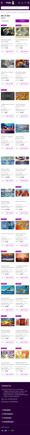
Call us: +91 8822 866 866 (10, 399)
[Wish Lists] (25, 2)
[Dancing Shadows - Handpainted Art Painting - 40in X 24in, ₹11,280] (7, 257)
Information (8, 414)
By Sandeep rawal (4, 140)
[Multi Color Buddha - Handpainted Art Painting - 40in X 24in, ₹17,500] (7, 322)
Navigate (7, 410)
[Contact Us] (22, 2)
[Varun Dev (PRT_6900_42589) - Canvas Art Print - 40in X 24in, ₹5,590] (7, 225)
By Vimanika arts (4, 237)
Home (2, 12)
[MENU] (2, 3)
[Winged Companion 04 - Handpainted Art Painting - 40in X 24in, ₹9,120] (22, 354)
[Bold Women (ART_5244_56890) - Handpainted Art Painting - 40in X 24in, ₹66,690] (7, 128)
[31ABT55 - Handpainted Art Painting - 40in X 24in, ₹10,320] (22, 225)
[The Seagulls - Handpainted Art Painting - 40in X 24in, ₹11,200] (22, 257)
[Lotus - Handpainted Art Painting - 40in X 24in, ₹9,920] (22, 31)
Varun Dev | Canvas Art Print (7, 233)
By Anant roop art (19, 75)
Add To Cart (9, 51)
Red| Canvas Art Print (20, 201)
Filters (22, 20)
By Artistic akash (4, 107)
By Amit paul (18, 107)
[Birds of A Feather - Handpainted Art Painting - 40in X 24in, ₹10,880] (7, 290)
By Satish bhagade (4, 75)
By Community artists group (6, 43)
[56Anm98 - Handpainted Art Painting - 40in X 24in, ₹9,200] (7, 31)
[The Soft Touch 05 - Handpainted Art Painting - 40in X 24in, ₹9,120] (7, 354)
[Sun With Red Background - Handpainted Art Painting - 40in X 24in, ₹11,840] (22, 322)
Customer (7, 418)
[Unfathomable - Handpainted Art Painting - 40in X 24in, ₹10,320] (22, 290)
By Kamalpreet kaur (19, 204)
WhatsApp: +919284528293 (10, 401)
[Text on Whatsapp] (19, 2)
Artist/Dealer (8, 422)
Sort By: (3, 18)
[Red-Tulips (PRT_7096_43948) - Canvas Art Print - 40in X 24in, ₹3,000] (22, 193)
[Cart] (28, 2)
